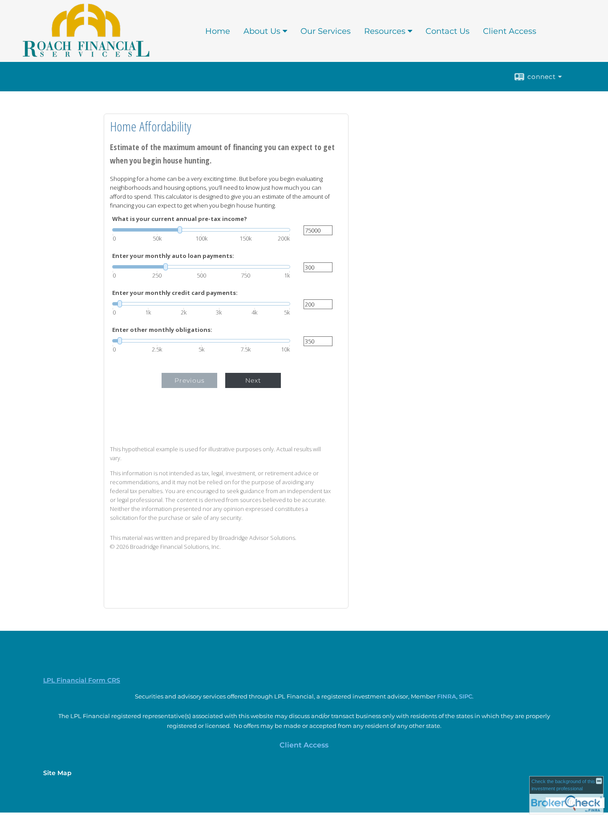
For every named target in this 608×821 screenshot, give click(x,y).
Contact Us (448, 31)
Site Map (57, 773)
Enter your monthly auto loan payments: (173, 256)
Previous (189, 380)
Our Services (325, 31)
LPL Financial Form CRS (81, 680)
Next (253, 380)
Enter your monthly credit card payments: (175, 293)
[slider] (201, 230)
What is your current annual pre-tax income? (179, 219)
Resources (384, 31)
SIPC (465, 696)
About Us (261, 31)
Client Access (509, 31)
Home (217, 31)
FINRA (446, 696)
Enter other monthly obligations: (162, 330)
